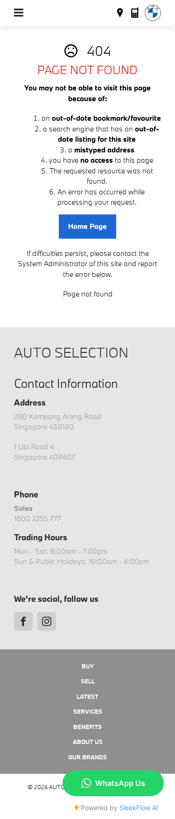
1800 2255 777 (37, 518)
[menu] (18, 12)
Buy (88, 666)
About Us (88, 741)
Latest (87, 696)
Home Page (87, 226)
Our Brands (87, 757)
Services (87, 711)
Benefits (87, 726)
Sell (88, 681)
